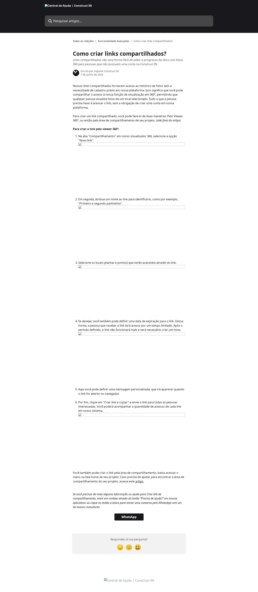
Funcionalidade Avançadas (113, 41)
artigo (139, 481)
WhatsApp (129, 517)
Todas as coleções (83, 41)
